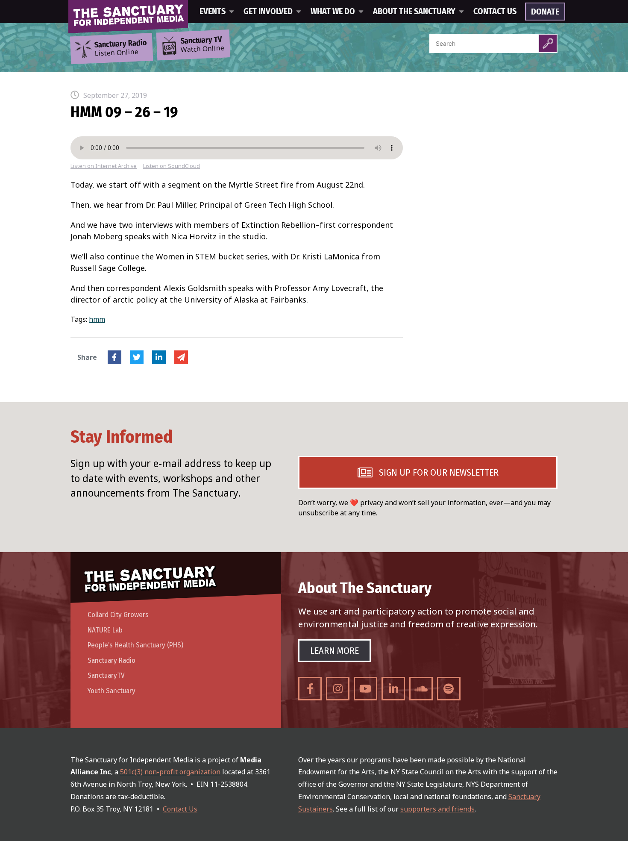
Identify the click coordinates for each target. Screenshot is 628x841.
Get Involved (268, 11)
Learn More (334, 650)
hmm (97, 319)
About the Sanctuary (414, 11)
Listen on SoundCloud (171, 166)
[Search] (548, 43)
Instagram (337, 688)
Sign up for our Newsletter (439, 472)
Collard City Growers (118, 614)
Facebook (114, 357)
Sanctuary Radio (111, 660)
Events (213, 11)
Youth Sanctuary (111, 690)
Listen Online (120, 48)
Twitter (137, 357)
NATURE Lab (105, 630)
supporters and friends (437, 809)
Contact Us (494, 11)
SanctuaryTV (106, 675)
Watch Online (202, 44)
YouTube (365, 688)
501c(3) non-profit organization (170, 771)
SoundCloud (421, 688)
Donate (545, 12)
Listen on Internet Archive (103, 166)
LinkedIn (159, 357)
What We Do (333, 11)
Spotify (449, 688)
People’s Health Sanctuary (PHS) (135, 645)
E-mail (181, 357)
